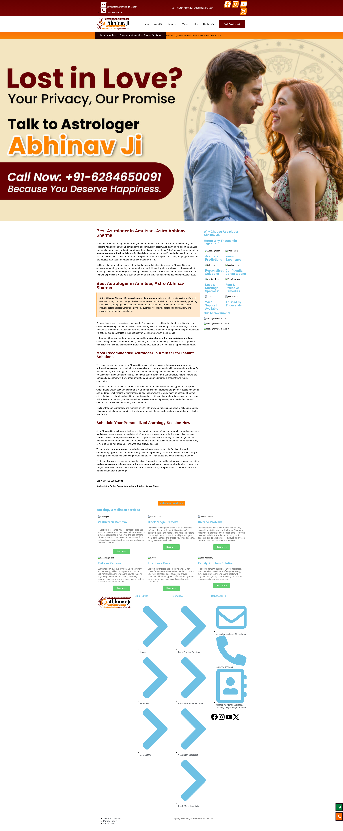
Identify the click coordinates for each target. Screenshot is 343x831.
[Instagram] (235, 4)
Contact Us (208, 24)
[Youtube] (243, 4)
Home (146, 24)
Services (172, 24)
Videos (185, 24)
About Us (158, 24)
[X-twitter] (243, 11)
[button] (173, 24)
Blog (196, 24)
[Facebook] (227, 4)
